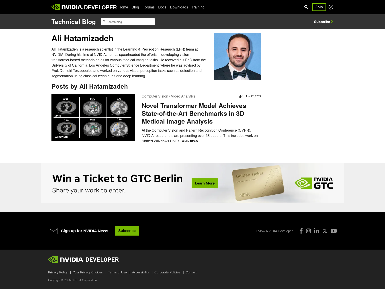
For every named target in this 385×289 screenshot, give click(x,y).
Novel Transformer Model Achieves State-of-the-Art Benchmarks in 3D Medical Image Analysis (194, 113)
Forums (149, 7)
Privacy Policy (58, 272)
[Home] (67, 7)
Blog (135, 7)
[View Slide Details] (192, 183)
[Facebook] (301, 231)
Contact (191, 272)
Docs (162, 7)
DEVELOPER (100, 7)
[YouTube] (334, 231)
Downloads (179, 7)
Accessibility (140, 272)
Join (319, 7)
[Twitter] (325, 231)
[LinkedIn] (316, 231)
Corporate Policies (167, 272)
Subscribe (322, 21)
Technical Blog (73, 21)
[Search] (306, 7)
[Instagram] (308, 231)
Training (198, 7)
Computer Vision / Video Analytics (169, 96)
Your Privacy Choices (88, 272)
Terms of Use (117, 272)
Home (123, 7)
